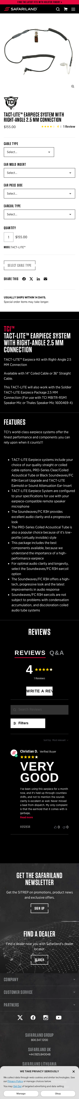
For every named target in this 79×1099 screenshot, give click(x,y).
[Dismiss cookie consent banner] (73, 1071)
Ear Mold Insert (15, 164)
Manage (21, 1093)
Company (11, 979)
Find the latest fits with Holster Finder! (38, 2)
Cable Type (11, 143)
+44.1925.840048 (39, 1054)
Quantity (10, 228)
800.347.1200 (39, 1040)
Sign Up (40, 908)
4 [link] (58, 126)
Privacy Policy (15, 1081)
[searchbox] (39, 710)
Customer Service (18, 992)
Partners (11, 1005)
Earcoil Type (12, 206)
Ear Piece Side (13, 185)
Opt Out (17, 1086)
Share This (11, 278)
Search (39, 959)
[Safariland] (20, 9)
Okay (58, 1093)
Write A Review (39, 691)
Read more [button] (26, 817)
